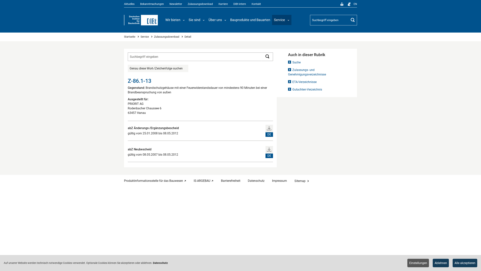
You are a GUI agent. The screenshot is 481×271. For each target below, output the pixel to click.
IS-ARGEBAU (202, 181)
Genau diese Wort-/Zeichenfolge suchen (156, 68)
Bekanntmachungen (152, 4)
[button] (175, 20)
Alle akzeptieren (465, 263)
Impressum (279, 181)
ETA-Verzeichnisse (304, 82)
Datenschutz (256, 181)
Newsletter (175, 4)
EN (355, 4)
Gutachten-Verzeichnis (307, 89)
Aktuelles (129, 4)
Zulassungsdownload (200, 4)
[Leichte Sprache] (342, 4)
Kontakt (256, 4)
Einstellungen (418, 263)
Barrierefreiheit (230, 181)
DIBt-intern (239, 4)
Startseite (130, 36)
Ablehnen (441, 263)
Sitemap (300, 181)
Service (145, 36)
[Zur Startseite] (141, 20)
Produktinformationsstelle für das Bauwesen (153, 181)
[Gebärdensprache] (349, 4)
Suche (296, 62)
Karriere (223, 4)
